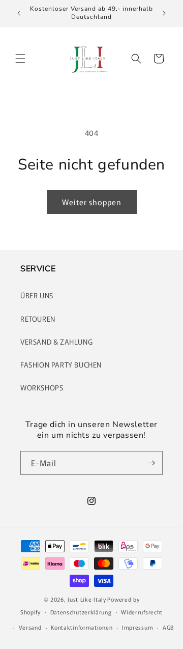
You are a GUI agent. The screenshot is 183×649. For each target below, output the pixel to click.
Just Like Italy (87, 599)
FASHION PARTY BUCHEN (61, 364)
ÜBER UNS (36, 295)
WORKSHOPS (41, 387)
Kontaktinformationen (81, 627)
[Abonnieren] (151, 463)
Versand (30, 627)
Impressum (137, 627)
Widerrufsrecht (142, 612)
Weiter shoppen (91, 201)
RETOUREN (37, 319)
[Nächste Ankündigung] (164, 13)
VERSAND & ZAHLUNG (56, 341)
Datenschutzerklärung (81, 612)
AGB (168, 627)
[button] (20, 58)
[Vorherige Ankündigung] (19, 13)
